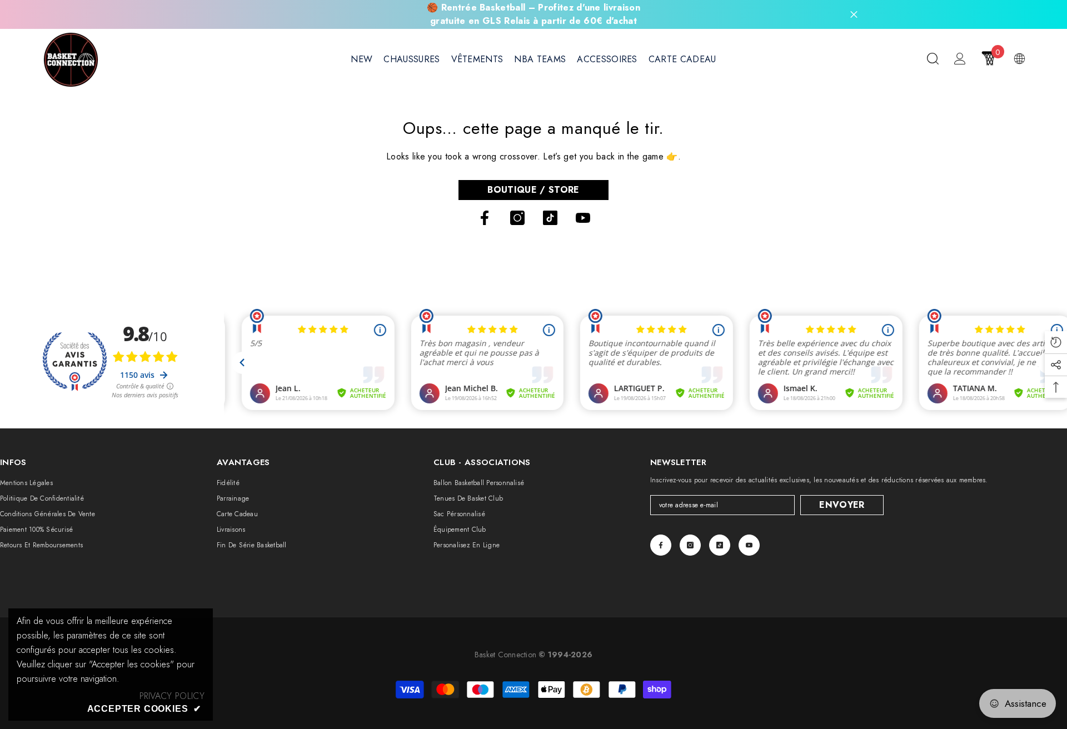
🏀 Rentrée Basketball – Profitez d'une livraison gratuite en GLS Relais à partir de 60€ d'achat (533, 14)
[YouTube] (583, 218)
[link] (172, 696)
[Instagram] (517, 218)
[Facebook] (484, 218)
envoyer (841, 504)
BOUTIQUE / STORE (533, 189)
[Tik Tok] (550, 218)
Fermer (854, 14)
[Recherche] (933, 58)
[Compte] (960, 58)
